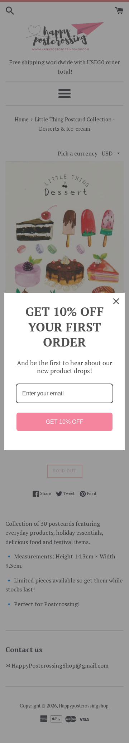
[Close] (116, 301)
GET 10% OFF (64, 422)
